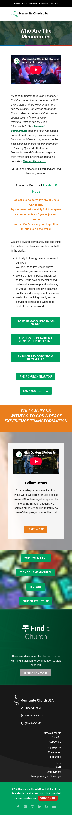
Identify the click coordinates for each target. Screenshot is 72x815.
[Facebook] (18, 807)
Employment (54, 771)
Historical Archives (29, 4)
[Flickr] (25, 807)
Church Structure (35, 601)
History (35, 587)
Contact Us (54, 4)
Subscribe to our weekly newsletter (35, 357)
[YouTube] (54, 807)
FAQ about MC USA (35, 391)
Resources (54, 756)
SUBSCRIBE (48, 798)
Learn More (36, 529)
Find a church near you (35, 376)
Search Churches (35, 672)
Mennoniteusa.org (34, 161)
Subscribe (55, 741)
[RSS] (47, 807)
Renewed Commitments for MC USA (36, 322)
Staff (58, 767)
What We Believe (35, 558)
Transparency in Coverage (46, 776)
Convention (43, 4)
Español (17, 4)
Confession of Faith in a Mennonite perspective (35, 339)
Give (58, 763)
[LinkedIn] (39, 807)
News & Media (52, 733)
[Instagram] (32, 807)
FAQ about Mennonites (36, 572)
